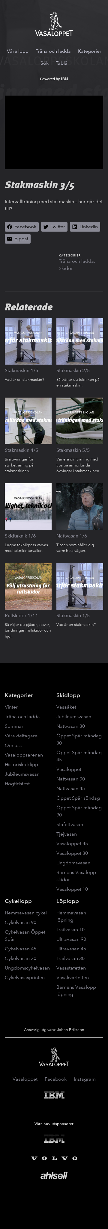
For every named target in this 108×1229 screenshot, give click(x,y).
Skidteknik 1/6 (20, 536)
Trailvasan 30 (70, 958)
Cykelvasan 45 (20, 949)
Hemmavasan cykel (26, 913)
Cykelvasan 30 (20, 958)
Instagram (85, 1079)
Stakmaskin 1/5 (21, 370)
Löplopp (67, 901)
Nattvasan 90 (70, 779)
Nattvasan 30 (70, 726)
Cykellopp (18, 901)
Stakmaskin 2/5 (73, 370)
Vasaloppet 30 (72, 853)
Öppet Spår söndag (78, 798)
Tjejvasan (66, 834)
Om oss (13, 745)
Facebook (56, 1079)
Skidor (66, 268)
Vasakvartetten (72, 977)
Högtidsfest (17, 783)
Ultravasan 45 (71, 949)
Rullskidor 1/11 (21, 615)
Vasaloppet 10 (72, 889)
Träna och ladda (53, 51)
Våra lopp (17, 51)
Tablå (62, 63)
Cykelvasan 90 (20, 922)
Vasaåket (66, 707)
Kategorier (89, 51)
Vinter (11, 707)
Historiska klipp (21, 764)
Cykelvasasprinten (25, 977)
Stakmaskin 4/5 (21, 450)
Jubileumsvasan (22, 774)
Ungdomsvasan (73, 863)
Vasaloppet (68, 769)
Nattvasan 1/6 (71, 536)
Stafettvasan (69, 824)
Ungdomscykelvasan (27, 968)
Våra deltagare (21, 736)
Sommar (14, 726)
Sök (44, 63)
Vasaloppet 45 (72, 843)
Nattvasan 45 (70, 788)
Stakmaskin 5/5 (73, 450)
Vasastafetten (71, 968)
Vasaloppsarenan (24, 755)
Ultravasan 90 (71, 939)
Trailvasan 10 (70, 929)
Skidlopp (68, 695)
